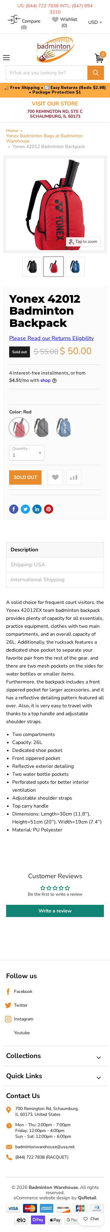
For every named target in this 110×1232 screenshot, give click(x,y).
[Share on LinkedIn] (37, 509)
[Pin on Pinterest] (48, 509)
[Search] (95, 73)
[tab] (55, 549)
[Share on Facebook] (13, 509)
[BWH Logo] (54, 50)
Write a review (55, 911)
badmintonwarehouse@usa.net (45, 1147)
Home (12, 130)
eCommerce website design (42, 1198)
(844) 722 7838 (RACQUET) (41, 1157)
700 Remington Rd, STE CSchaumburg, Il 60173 (55, 110)
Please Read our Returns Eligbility (51, 338)
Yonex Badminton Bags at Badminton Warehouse (44, 138)
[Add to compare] (73, 477)
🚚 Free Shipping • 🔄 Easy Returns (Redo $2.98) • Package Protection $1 (55, 90)
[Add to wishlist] (55, 477)
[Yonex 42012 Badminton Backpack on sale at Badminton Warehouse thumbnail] (32, 266)
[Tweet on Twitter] (25, 509)
